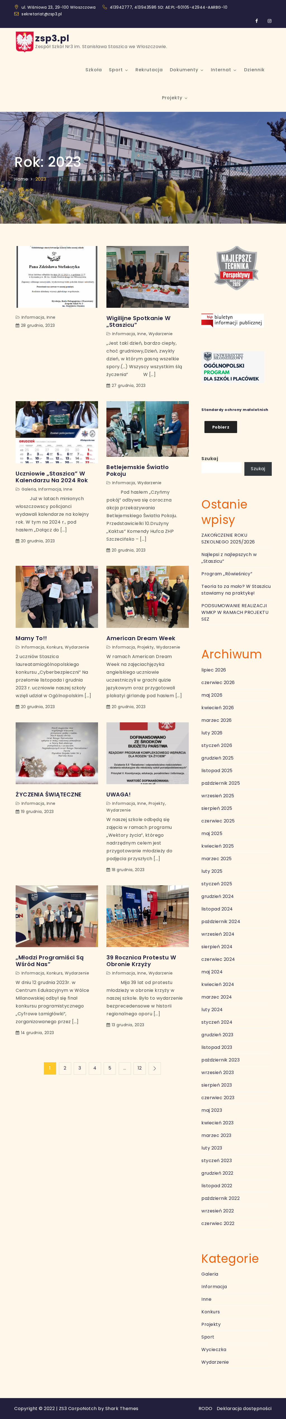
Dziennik (254, 70)
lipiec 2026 (213, 670)
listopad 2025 (217, 770)
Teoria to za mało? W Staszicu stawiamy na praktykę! (236, 589)
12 (140, 1068)
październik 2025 (220, 783)
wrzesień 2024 (218, 934)
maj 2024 (212, 972)
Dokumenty (184, 70)
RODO (206, 1408)
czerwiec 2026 (218, 682)
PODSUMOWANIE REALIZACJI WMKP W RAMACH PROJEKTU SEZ (234, 612)
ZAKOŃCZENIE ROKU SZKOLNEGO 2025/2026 (228, 538)
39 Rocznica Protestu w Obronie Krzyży (141, 961)
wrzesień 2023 (217, 1072)
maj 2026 (211, 695)
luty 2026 (212, 733)
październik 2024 (220, 921)
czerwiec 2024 (218, 959)
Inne (51, 317)
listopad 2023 (216, 1047)
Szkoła (93, 70)
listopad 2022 (216, 1185)
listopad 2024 (217, 909)
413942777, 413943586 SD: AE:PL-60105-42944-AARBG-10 (169, 7)
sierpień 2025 (216, 808)
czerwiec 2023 (218, 1097)
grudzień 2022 (217, 1173)
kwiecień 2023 (217, 1123)
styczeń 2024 (216, 1022)
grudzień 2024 (217, 896)
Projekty (172, 97)
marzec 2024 (216, 997)
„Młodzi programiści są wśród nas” (50, 961)
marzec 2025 (216, 858)
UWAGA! (118, 794)
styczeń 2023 (216, 1160)
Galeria (29, 489)
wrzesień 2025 (217, 796)
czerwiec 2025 (218, 821)
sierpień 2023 (216, 1085)
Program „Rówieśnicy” (226, 574)
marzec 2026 (216, 720)
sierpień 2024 (217, 946)
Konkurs (55, 647)
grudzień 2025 (217, 758)
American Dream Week (140, 638)
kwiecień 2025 (217, 846)
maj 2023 (211, 1110)
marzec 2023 (216, 1135)
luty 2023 (211, 1148)
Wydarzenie (161, 334)
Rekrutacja (149, 70)
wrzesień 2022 (217, 1211)
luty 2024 (212, 1009)
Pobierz (221, 427)
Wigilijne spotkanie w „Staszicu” (138, 321)
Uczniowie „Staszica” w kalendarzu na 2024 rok (52, 477)
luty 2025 (212, 871)
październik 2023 (220, 1060)
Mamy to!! (31, 638)
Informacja (33, 317)
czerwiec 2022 (218, 1223)
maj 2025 (211, 833)
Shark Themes (122, 1408)
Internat (221, 70)
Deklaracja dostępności (244, 1408)
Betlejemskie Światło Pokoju (137, 470)
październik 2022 (220, 1198)
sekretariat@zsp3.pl (42, 14)
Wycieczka (214, 1349)
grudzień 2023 (217, 1035)
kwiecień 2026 (217, 707)
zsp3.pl (52, 38)
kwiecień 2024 (217, 984)
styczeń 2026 (216, 745)
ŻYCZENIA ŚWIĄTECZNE (49, 794)
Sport (116, 70)
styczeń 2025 (216, 884)
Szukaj (209, 458)
